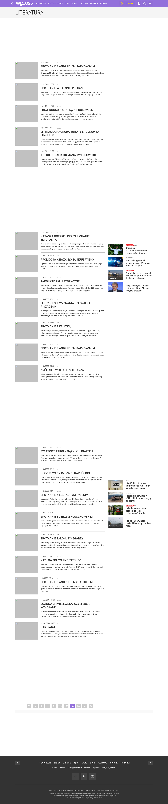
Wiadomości (41, 3)
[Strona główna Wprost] (24, 3)
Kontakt (62, 768)
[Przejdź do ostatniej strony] (91, 706)
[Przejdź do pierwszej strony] (29, 706)
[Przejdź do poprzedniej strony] (35, 706)
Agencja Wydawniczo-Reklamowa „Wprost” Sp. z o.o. (79, 790)
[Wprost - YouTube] (92, 776)
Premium (103, 3)
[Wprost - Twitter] (84, 776)
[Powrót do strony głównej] (17, 763)
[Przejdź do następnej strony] (84, 706)
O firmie (54, 768)
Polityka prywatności (109, 768)
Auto (84, 762)
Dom (67, 3)
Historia (114, 762)
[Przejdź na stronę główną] (12, 3)
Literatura (29, 12)
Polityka (51, 3)
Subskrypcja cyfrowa (75, 768)
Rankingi (125, 762)
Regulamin (96, 768)
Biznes (60, 3)
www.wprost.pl (87, 798)
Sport (77, 762)
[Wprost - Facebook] (75, 776)
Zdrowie (74, 3)
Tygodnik (94, 3)
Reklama (87, 768)
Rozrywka (84, 3)
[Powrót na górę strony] (150, 763)
